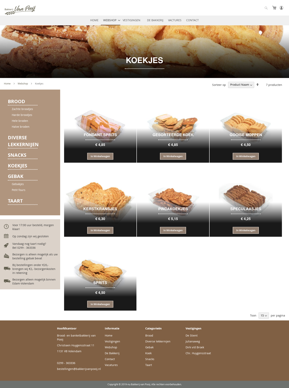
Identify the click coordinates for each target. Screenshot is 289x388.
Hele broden (20, 121)
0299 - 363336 (66, 363)
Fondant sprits (100, 134)
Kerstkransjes (100, 208)
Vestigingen (112, 341)
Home (7, 83)
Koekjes (17, 165)
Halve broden (20, 126)
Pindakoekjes (173, 208)
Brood (16, 101)
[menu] (144, 20)
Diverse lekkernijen (23, 141)
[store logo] (28, 10)
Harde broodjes (22, 115)
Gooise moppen (246, 134)
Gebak (15, 176)
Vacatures (111, 365)
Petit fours (18, 190)
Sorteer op (219, 84)
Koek (148, 353)
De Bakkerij (112, 353)
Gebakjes (18, 184)
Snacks (17, 155)
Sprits (100, 282)
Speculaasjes (245, 208)
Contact (110, 359)
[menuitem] (94, 20)
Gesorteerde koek (173, 134)
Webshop (23, 83)
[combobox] (266, 8)
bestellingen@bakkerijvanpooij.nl (79, 369)
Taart (15, 200)
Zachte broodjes (22, 109)
